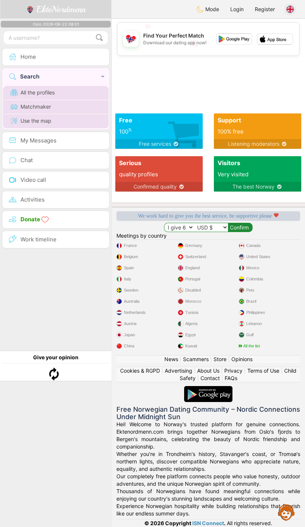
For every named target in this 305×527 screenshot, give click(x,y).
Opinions (242, 359)
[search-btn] (99, 37)
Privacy (233, 370)
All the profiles (37, 92)
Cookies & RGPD (140, 370)
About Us (208, 370)
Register (265, 9)
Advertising (178, 370)
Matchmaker (35, 106)
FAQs (231, 378)
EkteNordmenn (60, 9)
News (171, 359)
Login (237, 9)
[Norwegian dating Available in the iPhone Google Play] (208, 389)
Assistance (286, 512)
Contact (210, 378)
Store (220, 359)
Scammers (196, 359)
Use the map (35, 121)
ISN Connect (208, 523)
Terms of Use (263, 370)
